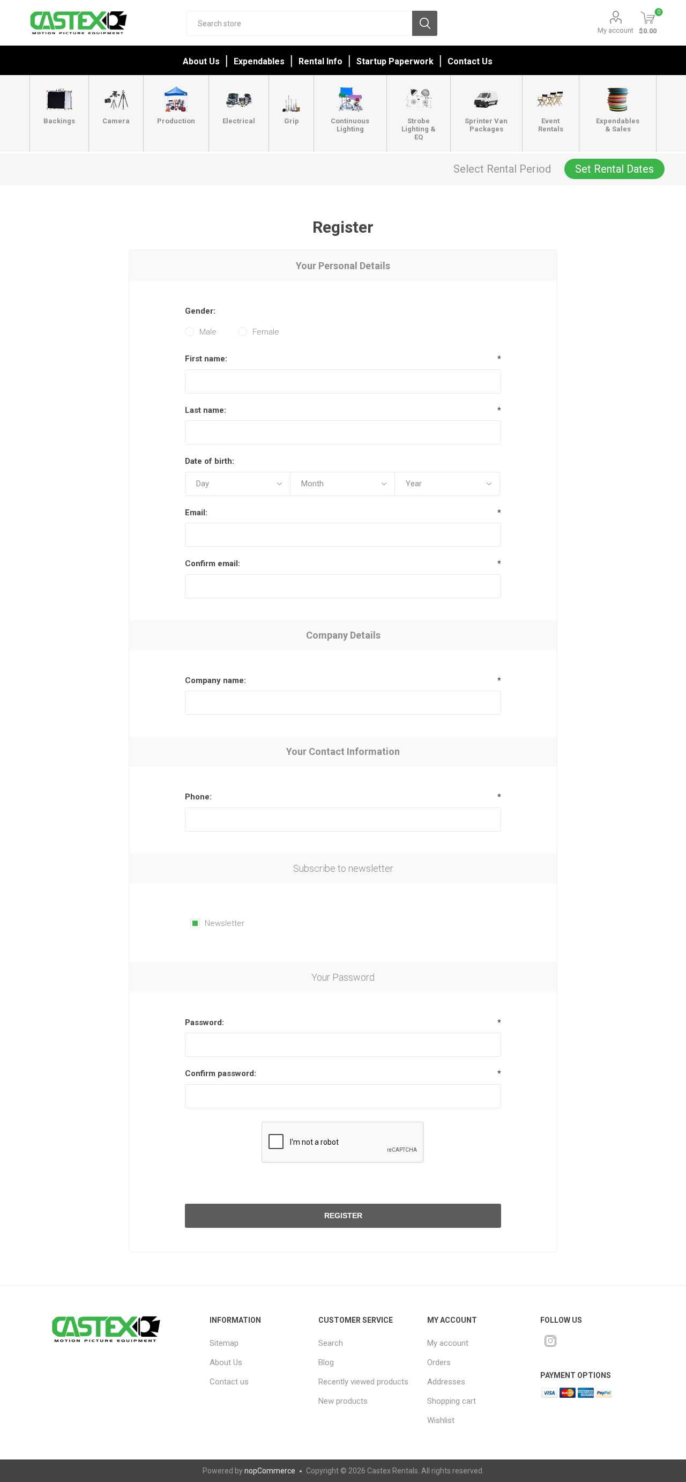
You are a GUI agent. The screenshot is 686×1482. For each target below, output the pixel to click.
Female (265, 332)
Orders (439, 1362)
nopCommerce (269, 1470)
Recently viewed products (363, 1382)
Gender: (200, 311)
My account (615, 30)
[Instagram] (550, 1341)
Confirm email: (212, 563)
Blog (326, 1362)
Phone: (198, 797)
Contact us (229, 1382)
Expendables (259, 61)
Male (208, 332)
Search (424, 23)
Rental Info (320, 61)
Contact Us (470, 61)
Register (343, 1215)
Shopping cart (451, 1401)
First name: (206, 359)
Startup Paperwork (395, 61)
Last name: (205, 410)
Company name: (215, 680)
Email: (196, 512)
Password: (204, 1022)
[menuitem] (257, 1343)
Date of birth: (209, 461)
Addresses (446, 1382)
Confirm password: (220, 1073)
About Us (201, 61)
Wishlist (440, 1420)
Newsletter (224, 923)
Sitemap (224, 1343)
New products (343, 1401)
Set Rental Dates (614, 168)
